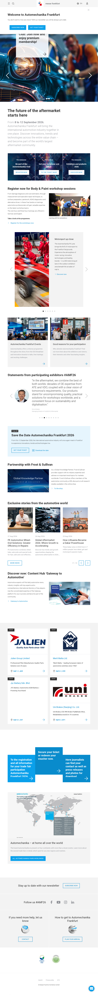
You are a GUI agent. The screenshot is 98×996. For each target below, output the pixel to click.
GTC (58, 980)
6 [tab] (54, 311)
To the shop (58, 488)
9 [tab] (58, 417)
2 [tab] (45, 311)
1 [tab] (43, 311)
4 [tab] (50, 311)
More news (15, 563)
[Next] (87, 562)
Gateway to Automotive (19, 601)
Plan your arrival (72, 939)
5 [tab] (52, 311)
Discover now (62, 274)
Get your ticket (37, 27)
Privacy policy (50, 980)
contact (25, 939)
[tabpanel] (49, 269)
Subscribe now (18, 27)
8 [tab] (55, 417)
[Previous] (81, 562)
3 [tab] (47, 311)
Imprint (40, 980)
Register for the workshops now (22, 223)
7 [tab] (53, 417)
